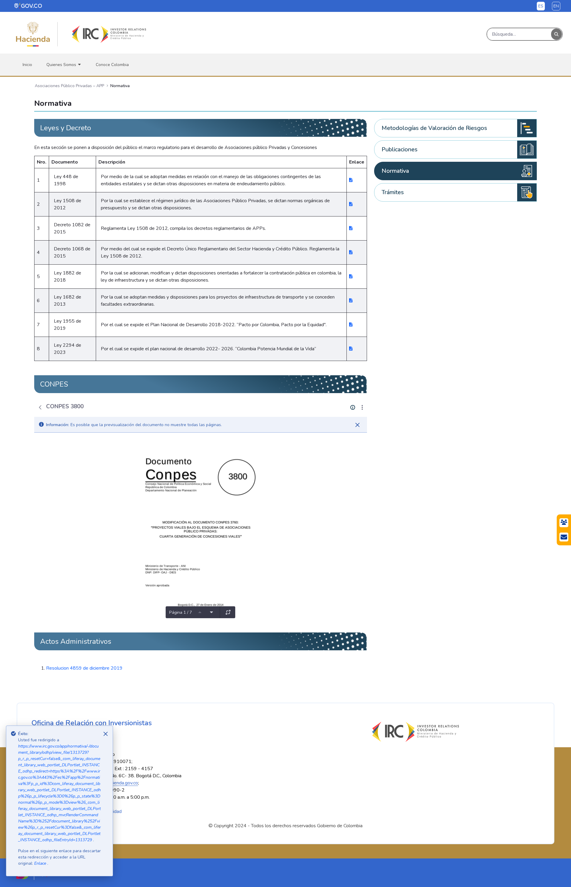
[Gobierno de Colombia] (28, 5)
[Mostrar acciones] (362, 407)
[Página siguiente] (211, 612)
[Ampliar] (228, 612)
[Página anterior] (200, 612)
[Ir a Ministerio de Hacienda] (33, 34)
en (556, 6)
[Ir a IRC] (108, 34)
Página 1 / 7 (180, 612)
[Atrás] (40, 407)
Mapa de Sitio (46, 811)
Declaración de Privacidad (95, 811)
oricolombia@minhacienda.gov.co (104, 783)
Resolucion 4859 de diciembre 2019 (84, 668)
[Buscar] (556, 34)
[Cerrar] (357, 425)
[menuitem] (27, 65)
